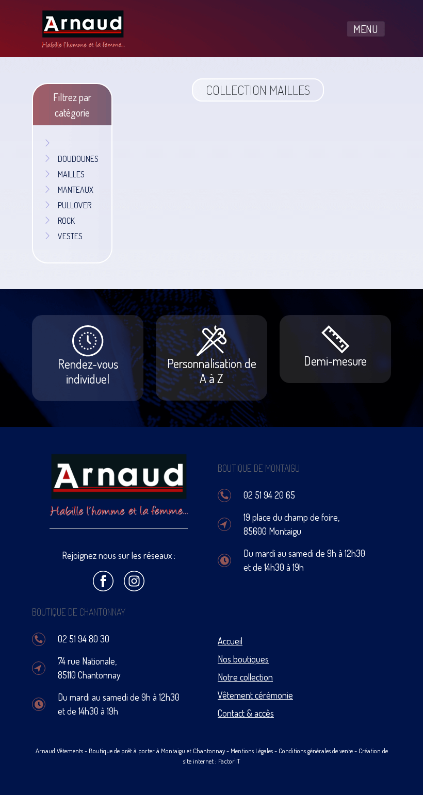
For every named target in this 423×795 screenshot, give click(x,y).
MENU (365, 29)
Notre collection (245, 677)
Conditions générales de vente (316, 751)
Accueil (230, 641)
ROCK (66, 221)
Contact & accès (246, 713)
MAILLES (71, 174)
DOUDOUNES (78, 159)
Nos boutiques (243, 659)
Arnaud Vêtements (59, 751)
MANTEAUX (75, 190)
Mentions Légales (252, 751)
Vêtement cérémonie (255, 695)
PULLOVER (74, 205)
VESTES (70, 236)
